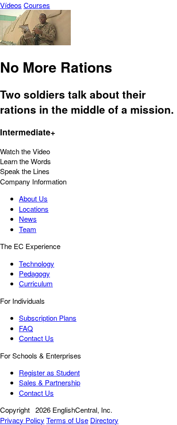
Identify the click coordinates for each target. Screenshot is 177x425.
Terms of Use (67, 420)
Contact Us (36, 338)
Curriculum (36, 283)
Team (27, 229)
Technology (36, 263)
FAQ (26, 328)
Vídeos (11, 5)
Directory (104, 420)
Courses (37, 5)
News (28, 219)
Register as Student (49, 372)
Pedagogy (34, 273)
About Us (33, 198)
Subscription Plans (47, 318)
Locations (34, 209)
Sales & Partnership (49, 382)
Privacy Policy (22, 420)
